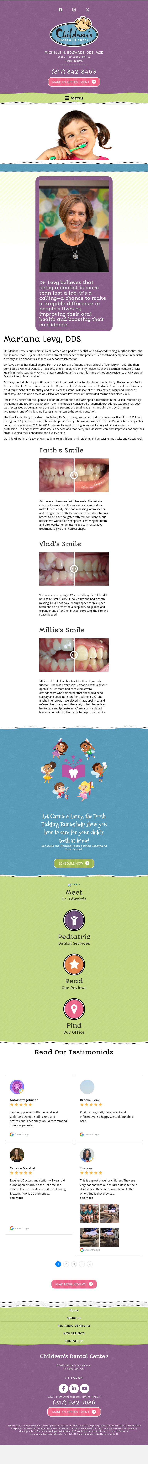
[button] (60, 10)
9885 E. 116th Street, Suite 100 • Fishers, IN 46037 (74, 1397)
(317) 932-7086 (74, 1403)
